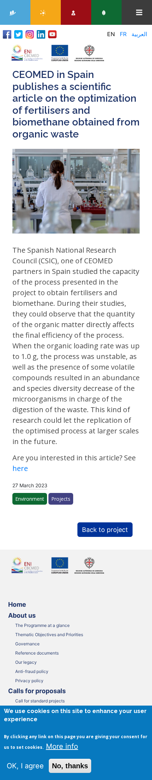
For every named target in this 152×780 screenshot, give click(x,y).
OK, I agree (25, 766)
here (20, 468)
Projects (60, 498)
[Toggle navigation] (139, 12)
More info (62, 746)
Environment (29, 498)
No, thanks (70, 766)
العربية (139, 34)
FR (123, 34)
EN (111, 34)
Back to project (105, 529)
